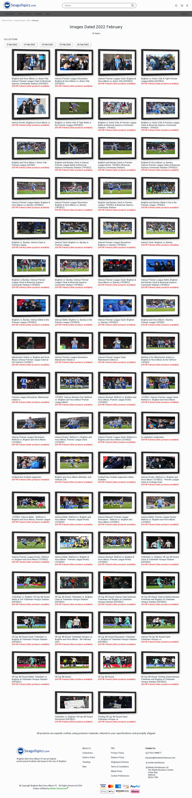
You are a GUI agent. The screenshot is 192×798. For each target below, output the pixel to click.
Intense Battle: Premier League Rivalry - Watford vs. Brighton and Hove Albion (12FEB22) (159, 519)
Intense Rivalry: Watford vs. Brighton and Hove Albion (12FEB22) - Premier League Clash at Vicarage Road (160, 479)
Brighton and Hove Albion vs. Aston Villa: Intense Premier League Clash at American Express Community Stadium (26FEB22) (31, 81)
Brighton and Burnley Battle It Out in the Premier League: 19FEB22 (159, 203)
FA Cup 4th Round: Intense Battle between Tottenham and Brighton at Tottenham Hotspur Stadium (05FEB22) (160, 599)
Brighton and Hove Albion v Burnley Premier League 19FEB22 (157, 321)
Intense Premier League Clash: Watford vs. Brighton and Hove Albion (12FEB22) (117, 438)
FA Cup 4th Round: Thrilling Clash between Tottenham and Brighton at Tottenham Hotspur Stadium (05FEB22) (160, 679)
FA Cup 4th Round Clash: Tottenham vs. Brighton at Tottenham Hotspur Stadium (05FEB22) (29, 639)
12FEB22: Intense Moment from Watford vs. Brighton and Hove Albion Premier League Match (73, 399)
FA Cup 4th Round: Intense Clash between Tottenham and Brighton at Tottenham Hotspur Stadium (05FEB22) (117, 599)
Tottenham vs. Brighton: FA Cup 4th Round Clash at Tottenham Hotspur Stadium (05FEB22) (160, 559)
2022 (28, 20)
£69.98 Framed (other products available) (30, 86)
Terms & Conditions (120, 766)
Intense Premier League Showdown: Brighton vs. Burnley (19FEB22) (114, 243)
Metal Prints (116, 771)
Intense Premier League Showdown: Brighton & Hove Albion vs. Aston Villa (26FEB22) (72, 81)
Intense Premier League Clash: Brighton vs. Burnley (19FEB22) (116, 321)
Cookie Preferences (120, 776)
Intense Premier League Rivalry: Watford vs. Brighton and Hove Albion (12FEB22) (30, 558)
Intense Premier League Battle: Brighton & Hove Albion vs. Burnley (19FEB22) (31, 203)
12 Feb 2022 (29, 44)
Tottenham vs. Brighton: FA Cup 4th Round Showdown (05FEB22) (74, 718)
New (48, 14)
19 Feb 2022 (65, 44)
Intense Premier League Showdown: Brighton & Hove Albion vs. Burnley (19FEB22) (71, 205)
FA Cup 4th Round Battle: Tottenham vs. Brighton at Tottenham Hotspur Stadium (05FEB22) (29, 679)
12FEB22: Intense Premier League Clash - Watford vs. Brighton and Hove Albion (160, 398)
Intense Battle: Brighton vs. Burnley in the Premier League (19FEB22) (73, 321)
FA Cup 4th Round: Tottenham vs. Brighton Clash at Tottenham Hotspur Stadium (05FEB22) (74, 599)
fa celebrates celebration (152, 437)
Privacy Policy (117, 753)
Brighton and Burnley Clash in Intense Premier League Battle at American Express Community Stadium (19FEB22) (73, 165)
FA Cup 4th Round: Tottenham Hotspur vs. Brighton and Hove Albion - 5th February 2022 (73, 639)
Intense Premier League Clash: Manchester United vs (112, 358)
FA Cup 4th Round (63, 677)
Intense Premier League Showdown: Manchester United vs (71, 358)
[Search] (132, 5)
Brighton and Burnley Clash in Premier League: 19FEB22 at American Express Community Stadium (115, 205)
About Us (86, 748)
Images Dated (19, 20)
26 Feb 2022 (83, 44)
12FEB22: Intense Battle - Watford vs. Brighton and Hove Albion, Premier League (31, 518)
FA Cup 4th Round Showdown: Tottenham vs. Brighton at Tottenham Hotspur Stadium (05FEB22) (117, 639)
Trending (38, 14)
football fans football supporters (27, 477)
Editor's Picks (24, 14)
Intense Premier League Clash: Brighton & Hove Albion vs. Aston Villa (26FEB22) (117, 79)
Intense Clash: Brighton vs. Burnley (157, 242)
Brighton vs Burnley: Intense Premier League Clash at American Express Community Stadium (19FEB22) (28, 282)
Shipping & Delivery (120, 762)
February (35, 20)
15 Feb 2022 (47, 44)
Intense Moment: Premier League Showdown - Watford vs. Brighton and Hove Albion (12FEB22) (115, 519)
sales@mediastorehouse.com (161, 757)
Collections (9, 14)
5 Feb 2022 (12, 44)
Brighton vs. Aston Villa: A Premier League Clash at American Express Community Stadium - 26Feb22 (160, 125)
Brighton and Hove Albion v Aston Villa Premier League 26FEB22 (29, 163)
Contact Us (150, 748)
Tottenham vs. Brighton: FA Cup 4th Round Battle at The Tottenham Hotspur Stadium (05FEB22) (31, 599)
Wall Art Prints (7, 20)
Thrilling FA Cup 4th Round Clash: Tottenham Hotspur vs (113, 718)
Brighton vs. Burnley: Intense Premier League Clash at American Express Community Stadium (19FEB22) (72, 282)
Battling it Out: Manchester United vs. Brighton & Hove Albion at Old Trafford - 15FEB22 (159, 360)
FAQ (113, 748)
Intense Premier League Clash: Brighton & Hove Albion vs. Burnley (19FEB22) (117, 281)
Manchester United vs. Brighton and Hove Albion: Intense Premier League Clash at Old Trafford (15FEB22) (30, 360)
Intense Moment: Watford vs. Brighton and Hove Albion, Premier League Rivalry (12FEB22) (117, 399)
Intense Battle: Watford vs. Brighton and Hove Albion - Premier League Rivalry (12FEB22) (73, 519)
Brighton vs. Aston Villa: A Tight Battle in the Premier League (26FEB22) (73, 123)
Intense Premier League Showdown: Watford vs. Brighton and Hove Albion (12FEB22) (29, 439)
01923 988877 (154, 753)
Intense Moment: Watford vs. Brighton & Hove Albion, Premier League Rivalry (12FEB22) (116, 559)
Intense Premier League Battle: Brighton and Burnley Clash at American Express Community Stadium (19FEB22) (159, 282)
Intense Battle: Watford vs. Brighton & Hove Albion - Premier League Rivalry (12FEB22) (72, 559)
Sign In (184, 14)
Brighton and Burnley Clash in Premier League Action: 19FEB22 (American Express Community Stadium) (115, 165)
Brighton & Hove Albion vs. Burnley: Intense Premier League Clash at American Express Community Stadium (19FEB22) (160, 165)
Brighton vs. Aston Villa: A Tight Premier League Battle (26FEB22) (159, 79)
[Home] (19, 8)
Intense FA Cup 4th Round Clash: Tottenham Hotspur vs (156, 638)
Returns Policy (117, 757)
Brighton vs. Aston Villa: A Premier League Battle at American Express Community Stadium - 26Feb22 (117, 125)
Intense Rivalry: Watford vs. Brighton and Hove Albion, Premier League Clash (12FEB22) (73, 439)
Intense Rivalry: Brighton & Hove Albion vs (31, 122)
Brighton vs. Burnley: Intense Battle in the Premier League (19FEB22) (30, 321)
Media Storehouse (58, 788)
